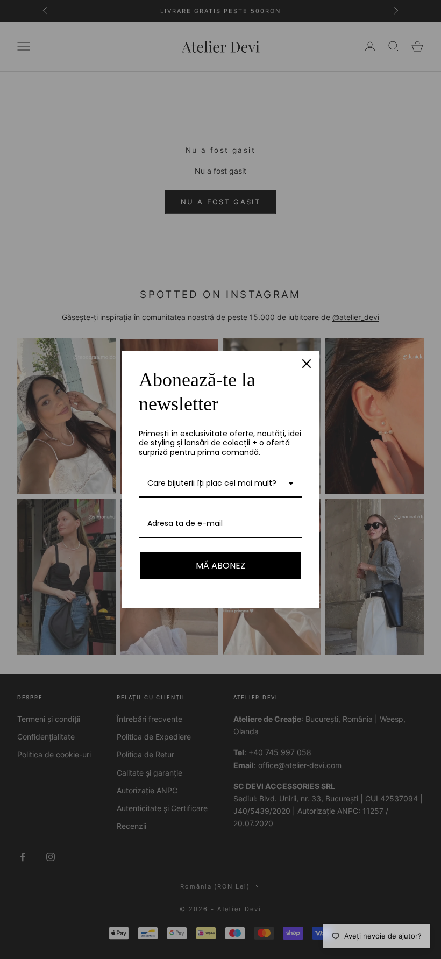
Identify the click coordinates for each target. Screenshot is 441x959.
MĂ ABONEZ (220, 565)
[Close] (306, 364)
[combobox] (220, 484)
